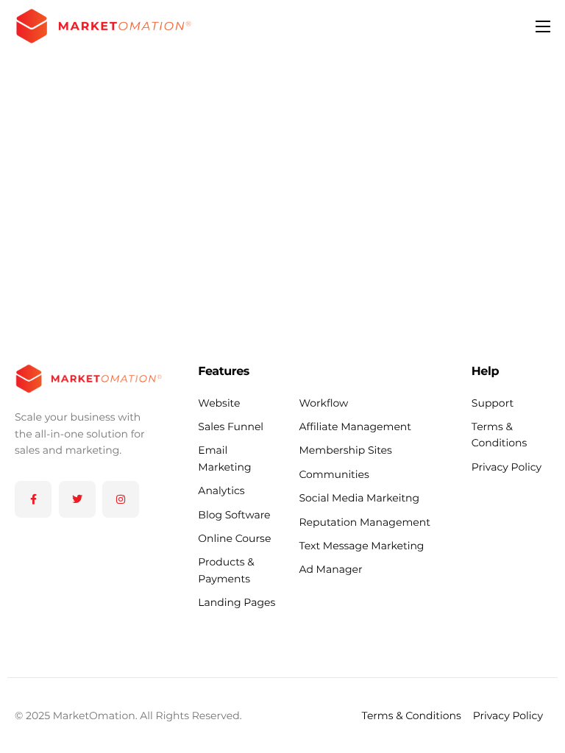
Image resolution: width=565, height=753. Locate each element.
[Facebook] (33, 499)
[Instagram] (120, 499)
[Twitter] (77, 499)
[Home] (103, 25)
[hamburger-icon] (543, 26)
